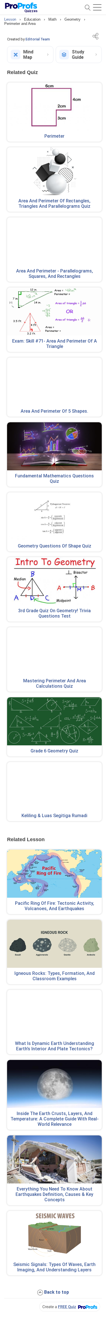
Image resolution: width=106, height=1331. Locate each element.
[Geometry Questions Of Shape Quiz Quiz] (54, 516)
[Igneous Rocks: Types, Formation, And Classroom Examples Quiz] (54, 944)
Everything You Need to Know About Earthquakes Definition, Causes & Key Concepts (54, 1194)
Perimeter (54, 136)
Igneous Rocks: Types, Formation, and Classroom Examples (54, 976)
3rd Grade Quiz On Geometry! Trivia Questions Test (54, 613)
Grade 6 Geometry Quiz (54, 751)
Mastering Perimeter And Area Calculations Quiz (54, 683)
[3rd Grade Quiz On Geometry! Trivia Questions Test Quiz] (54, 581)
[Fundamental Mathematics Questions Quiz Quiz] (54, 446)
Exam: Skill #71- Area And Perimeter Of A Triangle (54, 343)
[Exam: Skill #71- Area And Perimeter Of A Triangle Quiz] (54, 311)
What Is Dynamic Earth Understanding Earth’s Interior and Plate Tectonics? (54, 1046)
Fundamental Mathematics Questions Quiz (54, 478)
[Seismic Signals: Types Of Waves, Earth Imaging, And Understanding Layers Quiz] (54, 1235)
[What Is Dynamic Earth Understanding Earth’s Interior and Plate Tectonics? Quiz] (54, 1014)
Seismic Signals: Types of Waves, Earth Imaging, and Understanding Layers (54, 1267)
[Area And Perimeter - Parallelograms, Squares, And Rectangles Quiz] (54, 241)
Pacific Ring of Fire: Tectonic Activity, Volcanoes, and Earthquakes (54, 906)
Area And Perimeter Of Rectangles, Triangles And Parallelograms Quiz (54, 203)
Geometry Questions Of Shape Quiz (54, 546)
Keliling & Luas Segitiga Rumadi (54, 815)
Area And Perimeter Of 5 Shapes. (54, 411)
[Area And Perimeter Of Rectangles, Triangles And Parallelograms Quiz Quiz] (54, 171)
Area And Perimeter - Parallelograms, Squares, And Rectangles (54, 273)
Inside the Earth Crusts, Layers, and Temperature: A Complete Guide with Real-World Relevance (54, 1119)
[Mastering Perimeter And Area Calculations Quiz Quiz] (54, 651)
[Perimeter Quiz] (54, 107)
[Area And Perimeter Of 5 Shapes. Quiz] (54, 382)
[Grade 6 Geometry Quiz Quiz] (54, 721)
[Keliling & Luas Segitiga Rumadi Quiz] (54, 786)
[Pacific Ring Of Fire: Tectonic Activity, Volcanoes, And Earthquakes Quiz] (54, 874)
